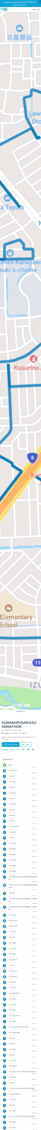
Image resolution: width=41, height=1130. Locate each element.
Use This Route (11, 744)
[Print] (33, 749)
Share (27, 744)
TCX (18, 749)
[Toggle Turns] (23, 749)
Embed (5, 749)
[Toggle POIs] (28, 749)
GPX (12, 749)
